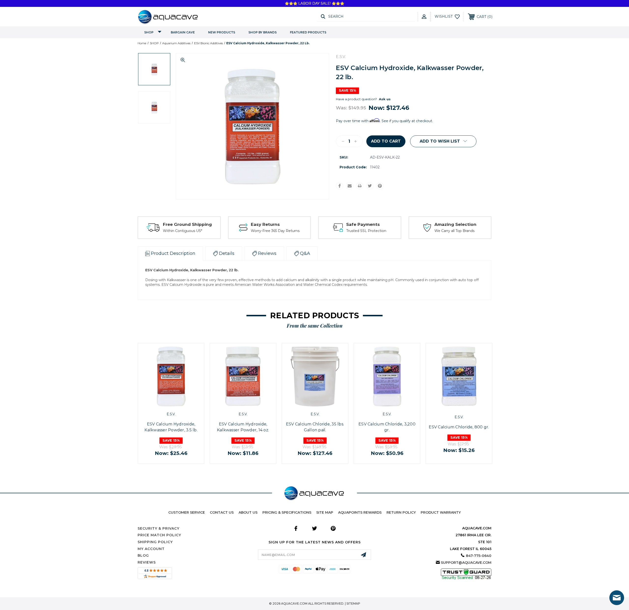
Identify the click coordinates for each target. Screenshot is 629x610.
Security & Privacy (158, 528)
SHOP (149, 32)
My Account (151, 549)
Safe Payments (363, 224)
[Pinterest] (380, 185)
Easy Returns (265, 224)
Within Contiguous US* (182, 231)
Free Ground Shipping (187, 224)
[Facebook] (339, 185)
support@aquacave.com (466, 562)
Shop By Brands (262, 32)
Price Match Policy (159, 535)
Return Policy (401, 512)
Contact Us (222, 512)
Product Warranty (441, 512)
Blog (143, 555)
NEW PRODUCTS (221, 32)
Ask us (385, 99)
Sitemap (353, 603)
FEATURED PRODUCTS (308, 32)
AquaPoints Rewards (360, 512)
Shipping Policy (155, 542)
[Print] (359, 185)
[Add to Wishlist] (176, 404)
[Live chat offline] (616, 597)
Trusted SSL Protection (366, 231)
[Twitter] (369, 185)
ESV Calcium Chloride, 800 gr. (459, 427)
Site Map (324, 512)
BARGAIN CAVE (183, 32)
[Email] (349, 185)
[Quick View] (165, 404)
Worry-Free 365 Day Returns (275, 231)
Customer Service (186, 512)
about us (248, 512)
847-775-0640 (478, 555)
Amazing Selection (455, 224)
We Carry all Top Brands (454, 231)
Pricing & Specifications (286, 512)
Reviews (147, 562)
